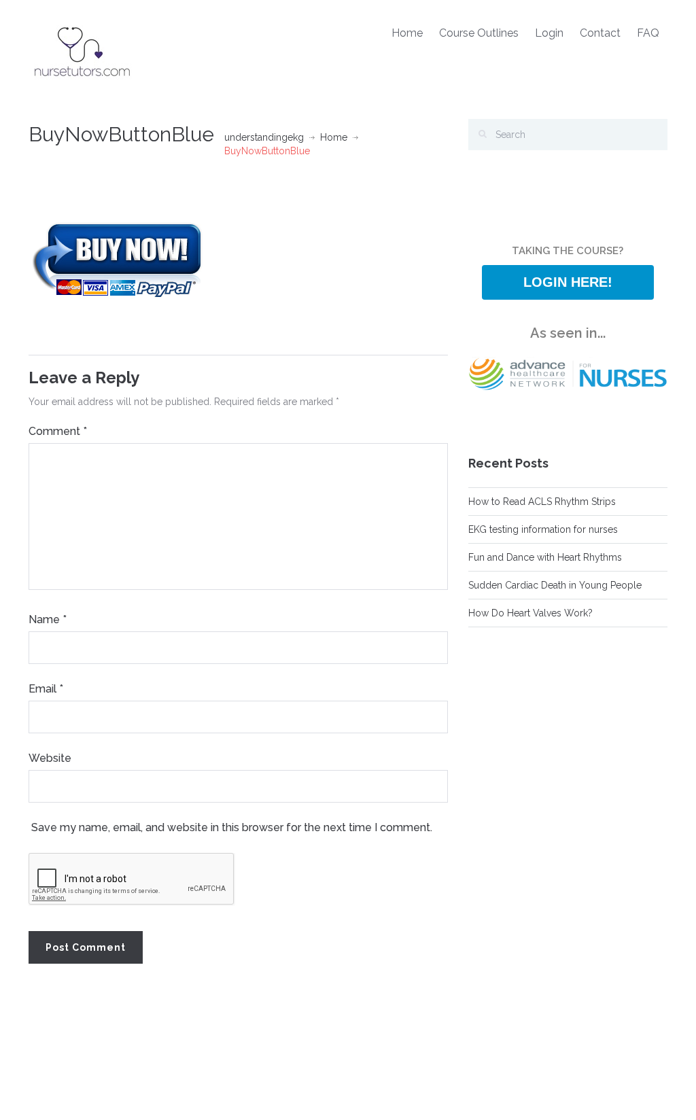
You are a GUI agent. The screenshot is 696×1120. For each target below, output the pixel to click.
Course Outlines (479, 33)
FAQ (648, 33)
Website (50, 758)
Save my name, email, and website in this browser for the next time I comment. (231, 827)
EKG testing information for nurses (543, 529)
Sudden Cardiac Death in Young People (555, 585)
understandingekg (264, 137)
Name (48, 619)
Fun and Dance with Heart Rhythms (545, 557)
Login (549, 33)
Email (46, 688)
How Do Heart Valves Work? (530, 613)
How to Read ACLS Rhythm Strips (542, 501)
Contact (600, 33)
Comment (58, 431)
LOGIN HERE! (567, 282)
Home (407, 33)
